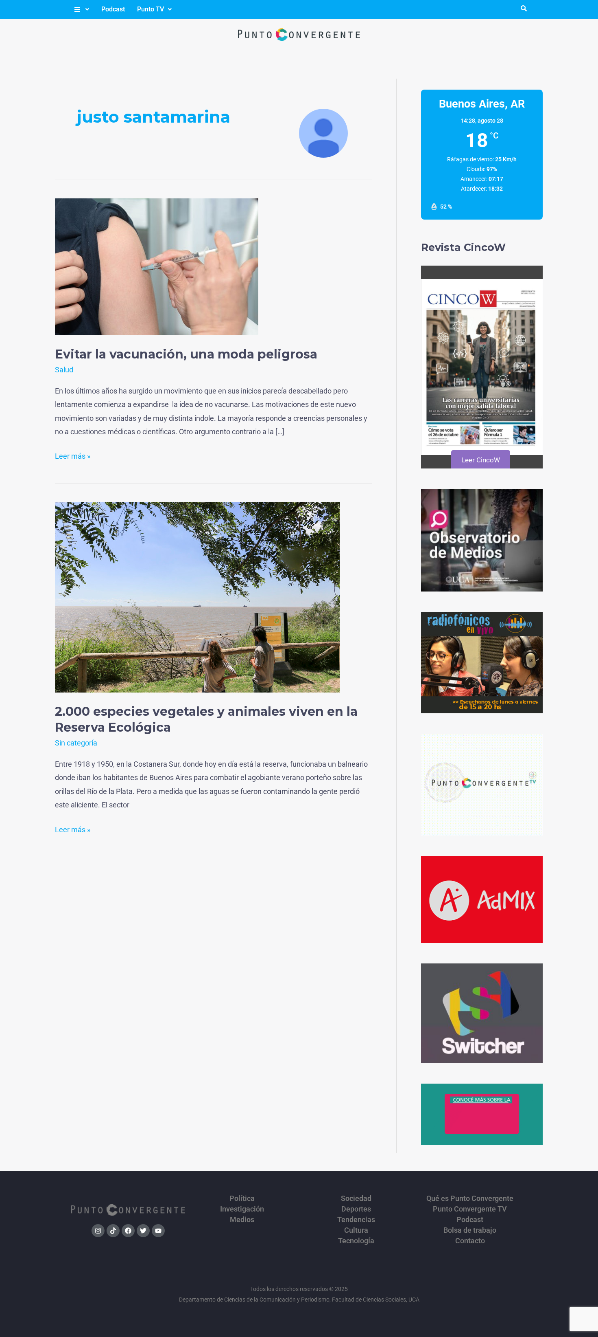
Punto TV (150, 9)
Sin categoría (76, 743)
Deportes (356, 1209)
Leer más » (72, 454)
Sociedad (356, 1198)
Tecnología (356, 1241)
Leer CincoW (480, 460)
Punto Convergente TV (470, 1209)
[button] (81, 9)
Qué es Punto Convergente (469, 1198)
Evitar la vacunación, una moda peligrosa (186, 354)
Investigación (242, 1209)
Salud (64, 369)
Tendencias (356, 1219)
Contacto (470, 1241)
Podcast (113, 9)
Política (242, 1198)
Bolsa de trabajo (469, 1230)
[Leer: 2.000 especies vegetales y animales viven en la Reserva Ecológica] (197, 596)
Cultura (356, 1230)
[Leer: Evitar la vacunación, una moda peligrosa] (156, 266)
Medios (242, 1219)
